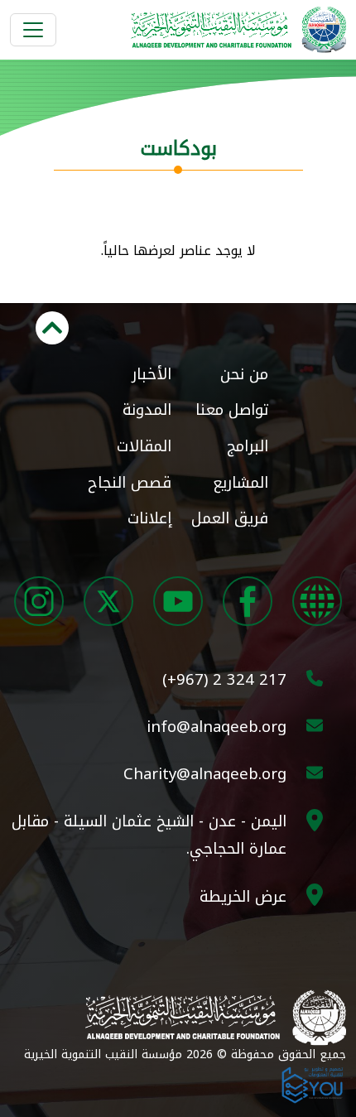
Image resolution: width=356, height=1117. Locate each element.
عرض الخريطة (243, 896)
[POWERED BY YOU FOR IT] (312, 1082)
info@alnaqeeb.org (216, 726)
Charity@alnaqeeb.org (204, 773)
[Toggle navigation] (33, 29)
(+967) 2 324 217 (224, 679)
